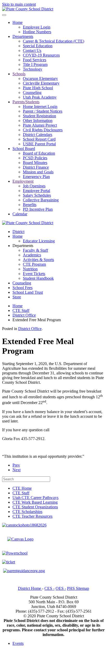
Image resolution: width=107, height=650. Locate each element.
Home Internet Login (40, 106)
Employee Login (36, 27)
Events (18, 643)
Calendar (19, 214)
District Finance (36, 167)
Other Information (37, 120)
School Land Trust (27, 292)
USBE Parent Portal (39, 144)
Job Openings (34, 186)
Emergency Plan (36, 176)
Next (16, 470)
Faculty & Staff (35, 250)
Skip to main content (19, 4)
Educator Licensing (39, 241)
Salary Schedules (37, 195)
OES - (61, 588)
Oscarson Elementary (40, 78)
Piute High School (38, 88)
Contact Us (32, 50)
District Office (30, 328)
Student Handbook (38, 278)
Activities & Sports (38, 259)
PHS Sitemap (78, 588)
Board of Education (39, 153)
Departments (22, 36)
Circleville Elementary (41, 83)
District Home (30, 588)
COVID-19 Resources (41, 55)
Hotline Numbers (37, 32)
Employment (23, 181)
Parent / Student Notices (42, 111)
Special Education (37, 46)
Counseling (32, 92)
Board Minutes (35, 162)
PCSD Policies (35, 158)
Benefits (29, 204)
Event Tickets (34, 273)
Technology (32, 69)
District (18, 231)
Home (17, 22)
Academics (32, 255)
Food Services (34, 60)
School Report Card (39, 139)
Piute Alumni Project (40, 125)
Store (16, 297)
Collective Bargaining (41, 200)
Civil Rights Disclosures (43, 130)
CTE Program (34, 264)
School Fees (22, 287)
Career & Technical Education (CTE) (53, 41)
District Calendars (37, 134)
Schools (18, 74)
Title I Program (35, 64)
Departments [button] (22, 245)
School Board (23, 148)
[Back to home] (27, 9)
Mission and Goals (38, 172)
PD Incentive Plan (38, 209)
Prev (16, 465)
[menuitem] (22, 488)
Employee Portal (36, 190)
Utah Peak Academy (40, 97)
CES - (49, 588)
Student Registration (39, 116)
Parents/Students (25, 102)
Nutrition (30, 269)
